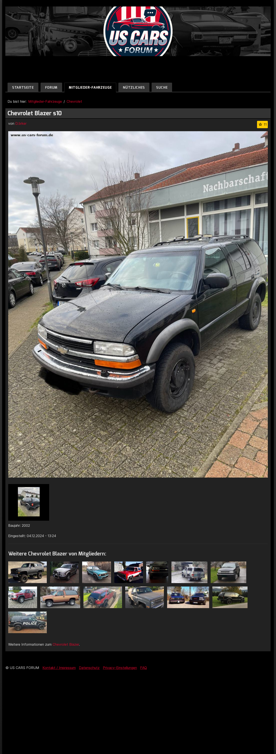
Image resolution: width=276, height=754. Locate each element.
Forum (51, 87)
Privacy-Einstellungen (120, 668)
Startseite (23, 87)
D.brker (21, 123)
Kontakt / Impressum (59, 668)
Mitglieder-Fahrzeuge (90, 87)
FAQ (143, 668)
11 (265, 124)
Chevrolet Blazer (66, 644)
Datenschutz (89, 668)
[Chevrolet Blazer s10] (28, 502)
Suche (162, 87)
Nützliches (134, 87)
